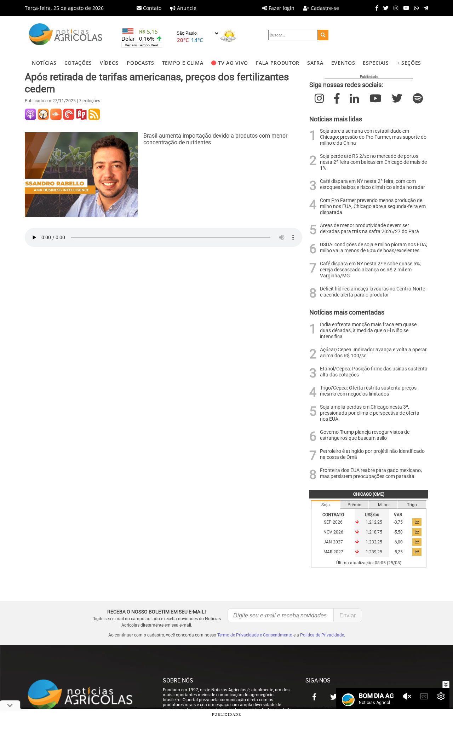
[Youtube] (404, 7)
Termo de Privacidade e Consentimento (254, 635)
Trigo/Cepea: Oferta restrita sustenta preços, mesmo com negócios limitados (369, 391)
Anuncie (186, 8)
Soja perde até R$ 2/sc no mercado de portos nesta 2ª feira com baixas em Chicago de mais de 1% (373, 162)
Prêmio (354, 504)
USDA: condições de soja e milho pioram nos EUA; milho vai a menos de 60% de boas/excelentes (373, 248)
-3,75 (398, 522)
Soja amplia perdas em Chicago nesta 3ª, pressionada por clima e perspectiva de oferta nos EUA (369, 413)
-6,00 (398, 542)
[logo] (87, 695)
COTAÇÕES (78, 62)
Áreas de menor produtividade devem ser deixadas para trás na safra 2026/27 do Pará (369, 229)
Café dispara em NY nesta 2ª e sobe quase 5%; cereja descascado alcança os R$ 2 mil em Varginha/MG (370, 270)
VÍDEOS (109, 62)
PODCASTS (140, 62)
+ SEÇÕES (409, 62)
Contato (151, 8)
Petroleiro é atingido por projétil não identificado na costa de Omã (372, 454)
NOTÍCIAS (44, 62)
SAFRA (315, 62)
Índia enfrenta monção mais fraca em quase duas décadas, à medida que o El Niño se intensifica (368, 331)
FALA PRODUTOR (277, 62)
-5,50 (398, 532)
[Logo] (65, 35)
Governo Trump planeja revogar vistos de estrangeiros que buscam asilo (364, 435)
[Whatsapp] (415, 7)
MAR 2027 (333, 551)
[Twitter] (384, 7)
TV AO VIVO (233, 62)
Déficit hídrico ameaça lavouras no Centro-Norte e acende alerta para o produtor (372, 292)
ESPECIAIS (376, 62)
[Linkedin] (354, 98)
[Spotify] (418, 98)
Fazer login (280, 8)
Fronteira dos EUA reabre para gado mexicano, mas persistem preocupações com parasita (371, 473)
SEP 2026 (333, 522)
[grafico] (417, 522)
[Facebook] (375, 7)
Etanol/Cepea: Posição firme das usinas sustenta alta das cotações (374, 372)
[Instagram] (394, 7)
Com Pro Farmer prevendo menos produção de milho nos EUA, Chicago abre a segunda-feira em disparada (373, 206)
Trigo (412, 504)
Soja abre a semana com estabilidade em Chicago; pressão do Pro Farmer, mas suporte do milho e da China (373, 137)
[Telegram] (424, 7)
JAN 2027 (333, 542)
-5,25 (398, 551)
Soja (325, 504)
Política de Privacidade (322, 635)
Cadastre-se (324, 8)
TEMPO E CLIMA (182, 62)
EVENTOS (343, 62)
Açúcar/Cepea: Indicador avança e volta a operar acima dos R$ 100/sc (373, 353)
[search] (323, 35)
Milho (383, 504)
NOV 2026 (333, 532)
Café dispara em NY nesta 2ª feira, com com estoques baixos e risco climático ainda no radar (372, 184)
